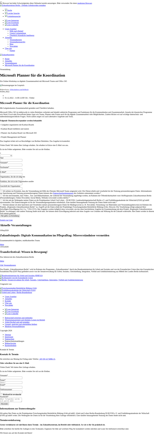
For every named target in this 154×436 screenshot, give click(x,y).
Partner (12, 51)
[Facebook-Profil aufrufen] (12, 23)
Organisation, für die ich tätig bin (12, 177)
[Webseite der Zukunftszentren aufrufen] (7, 55)
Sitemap (8, 335)
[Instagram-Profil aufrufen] (12, 20)
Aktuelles (8, 38)
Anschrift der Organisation (10, 186)
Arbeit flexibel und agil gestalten (17, 322)
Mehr (2, 245)
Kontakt (8, 301)
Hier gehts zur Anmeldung (10, 216)
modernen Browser (84, 3)
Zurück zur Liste (6, 220)
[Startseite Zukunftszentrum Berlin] (23, 5)
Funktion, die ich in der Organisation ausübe (17, 181)
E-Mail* (3, 172)
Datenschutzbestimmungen (63, 193)
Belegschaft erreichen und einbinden (18, 318)
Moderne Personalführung (15, 326)
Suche (9, 10)
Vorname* (4, 163)
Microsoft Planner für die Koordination (19, 65)
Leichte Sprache (13, 13)
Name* (3, 380)
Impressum (9, 337)
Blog (11, 44)
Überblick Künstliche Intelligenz (22, 35)
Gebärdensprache (14, 16)
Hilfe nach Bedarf (16, 31)
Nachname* (4, 167)
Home (7, 59)
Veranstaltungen (16, 40)
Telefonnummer (6, 389)
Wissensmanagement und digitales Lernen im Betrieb (25, 320)
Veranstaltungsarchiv (17, 42)
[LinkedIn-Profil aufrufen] (11, 25)
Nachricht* (4, 397)
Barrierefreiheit (10, 345)
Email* (2, 385)
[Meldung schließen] (1, 1)
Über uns (8, 48)
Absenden (4, 404)
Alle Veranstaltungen (8, 265)
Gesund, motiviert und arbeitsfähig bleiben (21, 324)
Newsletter (14, 46)
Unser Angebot (10, 29)
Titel (1, 158)
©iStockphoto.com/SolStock (19, 89)
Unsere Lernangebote (18, 33)
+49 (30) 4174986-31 (47, 359)
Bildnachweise (10, 343)
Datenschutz (9, 339)
